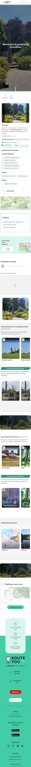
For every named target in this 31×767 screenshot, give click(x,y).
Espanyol (9, 147)
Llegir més (13, 136)
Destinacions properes (9, 227)
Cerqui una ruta (17, 681)
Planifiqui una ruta (17, 672)
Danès (4, 147)
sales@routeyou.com (16, 759)
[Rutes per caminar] (10, 348)
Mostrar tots (5, 329)
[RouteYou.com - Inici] (7, 2)
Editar (11, 98)
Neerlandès (25, 147)
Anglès (27, 145)
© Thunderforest (16, 209)
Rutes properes (7, 249)
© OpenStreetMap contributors (24, 209)
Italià (19, 147)
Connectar (15, 700)
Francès (15, 147)
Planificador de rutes (15, 607)
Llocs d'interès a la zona (9, 224)
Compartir (5, 98)
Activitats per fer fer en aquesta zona (13, 222)
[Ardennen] (10, 539)
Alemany (22, 145)
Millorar (15, 692)
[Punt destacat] (10, 456)
